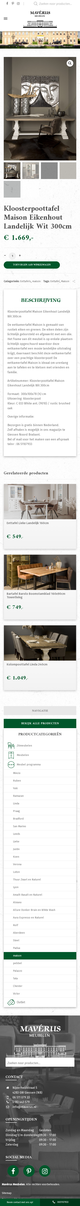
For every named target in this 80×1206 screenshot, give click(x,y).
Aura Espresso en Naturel (28, 917)
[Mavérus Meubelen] (40, 18)
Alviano (17, 902)
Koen (16, 856)
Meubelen (23, 755)
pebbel (17, 963)
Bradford (18, 818)
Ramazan (18, 796)
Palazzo (17, 970)
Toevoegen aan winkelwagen (32, 265)
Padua (16, 948)
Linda (16, 803)
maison (36, 281)
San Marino (19, 826)
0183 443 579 (21, 1102)
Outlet (21, 1002)
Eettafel (55, 281)
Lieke (16, 841)
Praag (16, 811)
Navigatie (40, 710)
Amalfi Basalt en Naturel (27, 894)
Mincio (16, 773)
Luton (16, 872)
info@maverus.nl (24, 1107)
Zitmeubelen (24, 745)
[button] (70, 63)
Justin (16, 849)
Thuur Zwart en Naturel (27, 879)
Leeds (16, 834)
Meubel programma (29, 764)
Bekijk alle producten (40, 723)
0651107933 (62, 1202)
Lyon (15, 887)
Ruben (17, 780)
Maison (65, 281)
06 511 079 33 (21, 1097)
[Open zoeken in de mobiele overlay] (56, 3)
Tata (15, 978)
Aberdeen (19, 932)
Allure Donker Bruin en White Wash (34, 910)
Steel (16, 940)
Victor (16, 993)
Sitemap (7, 1193)
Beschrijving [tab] (41, 300)
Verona (17, 864)
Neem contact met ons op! (20, 1202)
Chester (17, 986)
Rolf (15, 925)
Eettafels (25, 281)
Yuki (15, 788)
